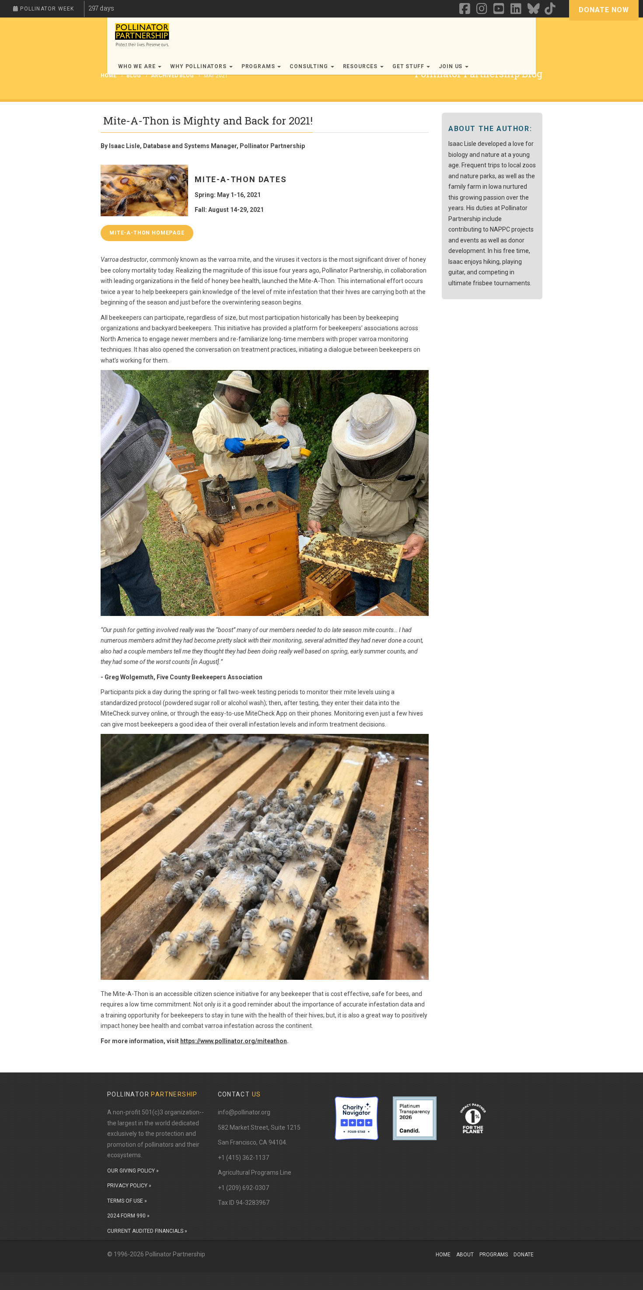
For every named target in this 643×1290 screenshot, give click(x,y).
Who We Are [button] (137, 66)
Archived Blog (172, 76)
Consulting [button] (309, 66)
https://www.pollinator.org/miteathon (233, 1041)
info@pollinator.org (244, 1112)
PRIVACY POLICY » (129, 1186)
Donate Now (604, 10)
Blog (133, 76)
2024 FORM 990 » (128, 1216)
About (465, 1255)
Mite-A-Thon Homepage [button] (147, 233)
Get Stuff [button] (409, 66)
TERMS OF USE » (127, 1201)
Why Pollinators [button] (199, 66)
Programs (493, 1255)
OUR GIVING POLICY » (133, 1171)
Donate (524, 1255)
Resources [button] (361, 66)
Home (443, 1255)
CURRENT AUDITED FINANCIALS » (147, 1231)
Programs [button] (259, 66)
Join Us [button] (451, 66)
